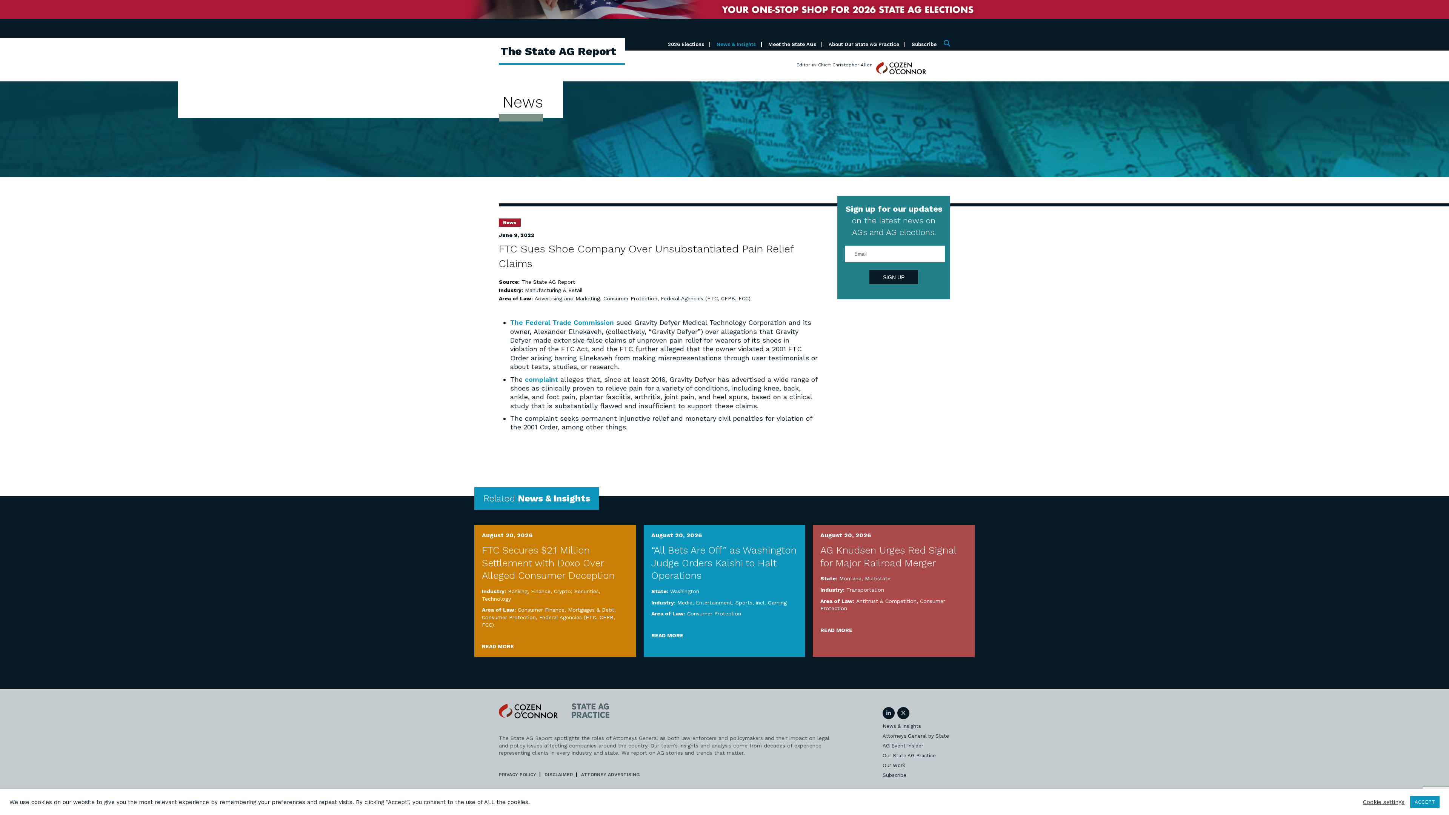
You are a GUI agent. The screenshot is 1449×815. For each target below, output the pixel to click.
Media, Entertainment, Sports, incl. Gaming (732, 603)
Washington (684, 591)
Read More (498, 646)
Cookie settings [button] (1383, 802)
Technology (496, 599)
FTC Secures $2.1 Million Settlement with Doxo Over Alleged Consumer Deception (548, 562)
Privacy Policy (517, 774)
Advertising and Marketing (567, 298)
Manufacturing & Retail (554, 290)
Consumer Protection (630, 298)
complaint (542, 379)
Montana (850, 578)
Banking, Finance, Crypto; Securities (553, 591)
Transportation (865, 590)
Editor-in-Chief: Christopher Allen (834, 65)
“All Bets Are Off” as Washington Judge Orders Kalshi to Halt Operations (724, 562)
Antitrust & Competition (886, 601)
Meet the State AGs (792, 44)
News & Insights (736, 44)
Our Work (894, 765)
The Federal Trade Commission (563, 322)
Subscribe (924, 44)
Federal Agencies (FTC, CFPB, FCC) (706, 298)
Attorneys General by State (916, 736)
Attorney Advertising (610, 774)
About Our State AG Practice (864, 44)
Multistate (878, 578)
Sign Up (893, 277)
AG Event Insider (903, 746)
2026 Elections (686, 44)
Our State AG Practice (909, 755)
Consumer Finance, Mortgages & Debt (566, 610)
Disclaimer (559, 774)
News (510, 222)
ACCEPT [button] (1425, 802)
